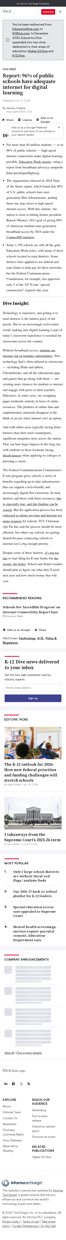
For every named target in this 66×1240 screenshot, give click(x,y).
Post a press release (29, 1053)
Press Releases (12, 1140)
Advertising (39, 1110)
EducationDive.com (25, 29)
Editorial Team (12, 1112)
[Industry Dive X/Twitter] (21, 1084)
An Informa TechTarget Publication (33, 3)
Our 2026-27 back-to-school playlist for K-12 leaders (35, 893)
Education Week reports (35, 161)
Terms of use (30, 1221)
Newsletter (9, 1124)
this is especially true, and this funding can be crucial (32, 504)
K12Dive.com (21, 33)
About (7, 1106)
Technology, (28, 638)
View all (9, 1053)
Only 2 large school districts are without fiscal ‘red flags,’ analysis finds (36, 876)
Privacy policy (11, 1221)
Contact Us (10, 1118)
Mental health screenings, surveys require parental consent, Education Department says (35, 933)
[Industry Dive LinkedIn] (6, 1084)
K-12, (41, 638)
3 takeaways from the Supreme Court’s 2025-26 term (32, 837)
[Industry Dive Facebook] (13, 1084)
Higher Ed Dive (38, 51)
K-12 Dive (18, 55)
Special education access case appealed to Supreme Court (34, 911)
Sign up (33, 698)
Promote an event (43, 1137)
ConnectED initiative (20, 237)
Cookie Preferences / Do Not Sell (34, 1226)
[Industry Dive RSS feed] (29, 1084)
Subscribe (48, 11)
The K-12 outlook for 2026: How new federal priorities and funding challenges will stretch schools (30, 772)
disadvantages (12, 455)
